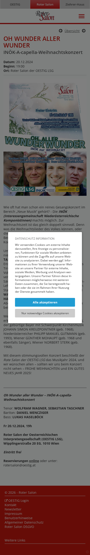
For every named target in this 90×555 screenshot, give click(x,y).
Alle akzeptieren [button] (45, 302)
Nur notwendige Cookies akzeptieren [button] (45, 313)
